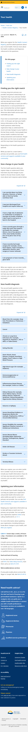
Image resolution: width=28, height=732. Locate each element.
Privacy (4, 720)
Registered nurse (11, 615)
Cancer (5, 329)
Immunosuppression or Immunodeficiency (10, 376)
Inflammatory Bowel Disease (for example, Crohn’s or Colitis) (13, 384)
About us (3, 657)
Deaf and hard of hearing (5, 677)
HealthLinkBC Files (20, 663)
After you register (6, 528)
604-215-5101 (15, 564)
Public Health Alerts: (2, 2)
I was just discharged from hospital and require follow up (13, 205)
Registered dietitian (12, 621)
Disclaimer (23, 719)
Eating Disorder (8, 348)
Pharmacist (9, 626)
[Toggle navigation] (26, 7)
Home (3, 25)
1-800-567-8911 (7, 695)
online (19, 514)
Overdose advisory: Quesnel (8, 2)
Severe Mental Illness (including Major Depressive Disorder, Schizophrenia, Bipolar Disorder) (13, 437)
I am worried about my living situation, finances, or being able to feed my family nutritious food (12, 195)
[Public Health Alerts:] (2, 2)
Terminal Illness (8, 462)
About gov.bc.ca (6, 719)
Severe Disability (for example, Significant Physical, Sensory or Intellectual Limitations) (13, 426)
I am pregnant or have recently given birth (13, 258)
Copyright (15, 719)
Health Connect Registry (10, 28)
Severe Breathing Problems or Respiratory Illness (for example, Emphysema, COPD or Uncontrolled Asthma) (13, 415)
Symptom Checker (20, 657)
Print (23, 35)
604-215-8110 (21, 574)
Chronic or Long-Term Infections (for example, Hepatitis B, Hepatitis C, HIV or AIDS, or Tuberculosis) (13, 338)
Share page (25, 35)
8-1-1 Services (4, 666)
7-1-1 (4, 561)
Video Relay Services (16, 561)
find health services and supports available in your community (14, 156)
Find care (9, 25)
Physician (9, 632)
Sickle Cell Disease (9, 447)
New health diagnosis (13, 74)
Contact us (4, 660)
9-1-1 (4, 687)
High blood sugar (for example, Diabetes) (13, 367)
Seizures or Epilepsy (9, 406)
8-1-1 (18, 7)
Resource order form (21, 666)
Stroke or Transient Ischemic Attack (12, 454)
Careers (3, 663)
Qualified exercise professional (16, 638)
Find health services (20, 660)
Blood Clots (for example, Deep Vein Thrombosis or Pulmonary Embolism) (13, 321)
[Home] (5, 7)
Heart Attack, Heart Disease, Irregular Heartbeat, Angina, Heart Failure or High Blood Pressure (12, 357)
